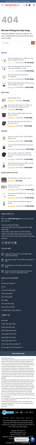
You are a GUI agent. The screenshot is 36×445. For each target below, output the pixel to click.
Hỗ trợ (3, 287)
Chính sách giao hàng (8, 324)
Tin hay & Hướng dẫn (8, 290)
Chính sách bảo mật (8, 327)
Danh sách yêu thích (8, 307)
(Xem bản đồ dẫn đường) (25, 422)
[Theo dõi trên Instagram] (6, 242)
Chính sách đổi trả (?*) (8, 340)
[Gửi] (33, 42)
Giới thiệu (4, 320)
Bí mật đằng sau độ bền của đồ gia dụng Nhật (18, 266)
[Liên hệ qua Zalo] (29, 5)
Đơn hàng (4, 300)
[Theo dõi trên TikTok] (9, 242)
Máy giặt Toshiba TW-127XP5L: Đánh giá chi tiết (19, 260)
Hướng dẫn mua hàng (8, 337)
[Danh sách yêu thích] (27, 5)
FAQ (32, 418)
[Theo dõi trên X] (12, 242)
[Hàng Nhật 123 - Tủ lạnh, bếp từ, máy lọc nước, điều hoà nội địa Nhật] (13, 5)
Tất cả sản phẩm (6, 293)
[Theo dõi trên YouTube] (15, 242)
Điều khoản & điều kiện (9, 330)
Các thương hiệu (6, 297)
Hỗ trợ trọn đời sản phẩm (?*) (11, 344)
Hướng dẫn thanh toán (8, 334)
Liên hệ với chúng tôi (8, 283)
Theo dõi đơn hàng (7, 303)
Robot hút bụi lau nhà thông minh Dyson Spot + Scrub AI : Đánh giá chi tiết (18, 272)
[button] (2, 5)
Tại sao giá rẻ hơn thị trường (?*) (12, 347)
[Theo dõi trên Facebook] (2, 242)
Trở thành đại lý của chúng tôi (11, 310)
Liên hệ (12, 418)
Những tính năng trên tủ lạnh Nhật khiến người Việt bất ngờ (18, 254)
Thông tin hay (19, 418)
